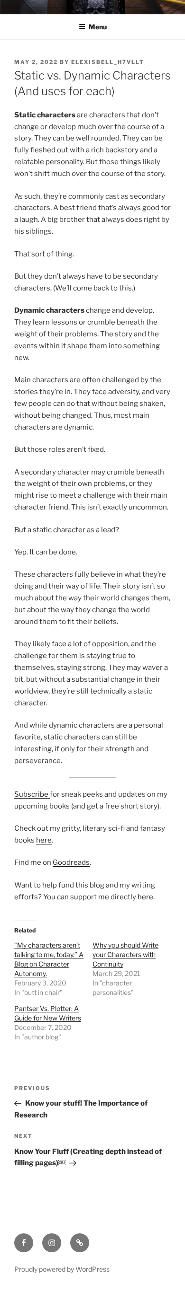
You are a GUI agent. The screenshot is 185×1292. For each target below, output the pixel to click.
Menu (98, 27)
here (44, 840)
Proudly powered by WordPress (62, 1269)
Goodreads (71, 862)
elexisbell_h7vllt (107, 62)
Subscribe (32, 794)
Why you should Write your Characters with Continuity (125, 954)
